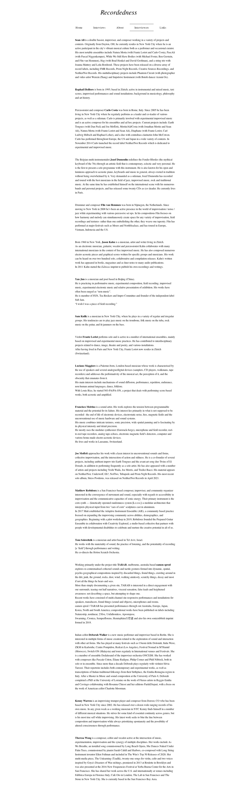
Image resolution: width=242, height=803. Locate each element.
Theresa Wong (83, 738)
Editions (105, 266)
